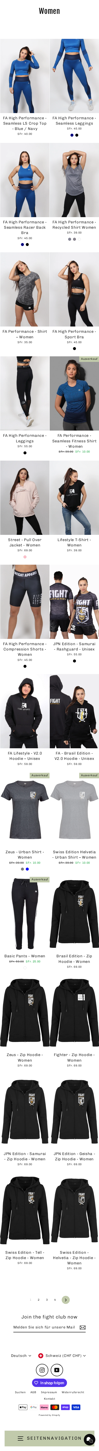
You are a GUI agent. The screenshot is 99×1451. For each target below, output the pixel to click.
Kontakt (49, 1398)
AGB (33, 1392)
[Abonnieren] (82, 1327)
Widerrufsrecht (73, 1392)
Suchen (20, 1392)
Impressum (49, 1392)
